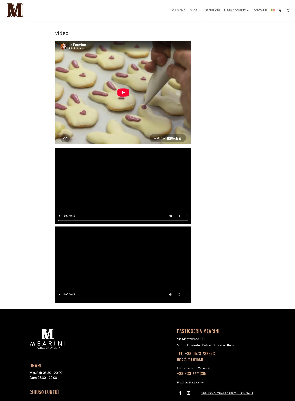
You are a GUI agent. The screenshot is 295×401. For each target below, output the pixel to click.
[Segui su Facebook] (180, 393)
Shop (193, 10)
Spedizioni (212, 10)
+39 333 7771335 (191, 373)
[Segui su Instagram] (188, 393)
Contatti (260, 10)
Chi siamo (179, 10)
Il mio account (235, 10)
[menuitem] (273, 15)
